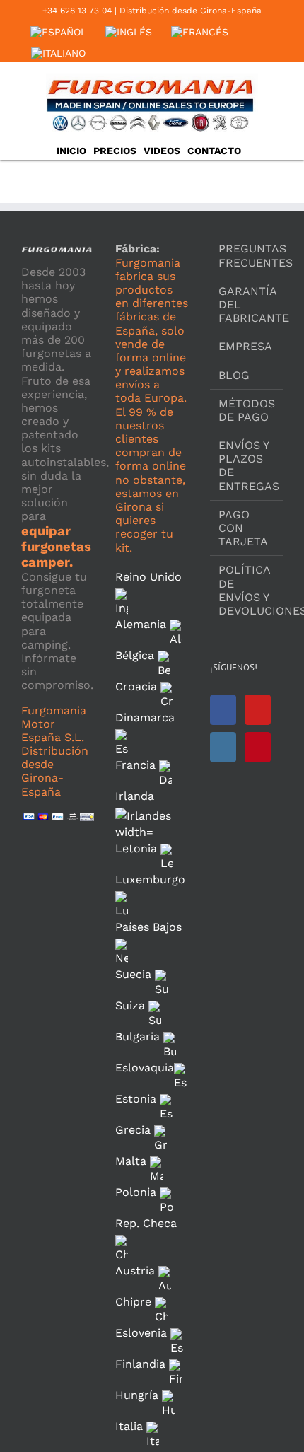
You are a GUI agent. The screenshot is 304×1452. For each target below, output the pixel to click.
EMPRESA (245, 346)
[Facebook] (223, 710)
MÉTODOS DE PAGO (246, 410)
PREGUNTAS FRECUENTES (247, 255)
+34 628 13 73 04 (77, 11)
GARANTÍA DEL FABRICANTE (247, 304)
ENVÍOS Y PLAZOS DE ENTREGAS (247, 465)
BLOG (234, 375)
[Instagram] (223, 747)
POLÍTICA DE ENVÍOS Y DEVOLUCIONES (247, 590)
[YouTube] (258, 710)
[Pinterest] (258, 747)
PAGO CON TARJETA (243, 528)
